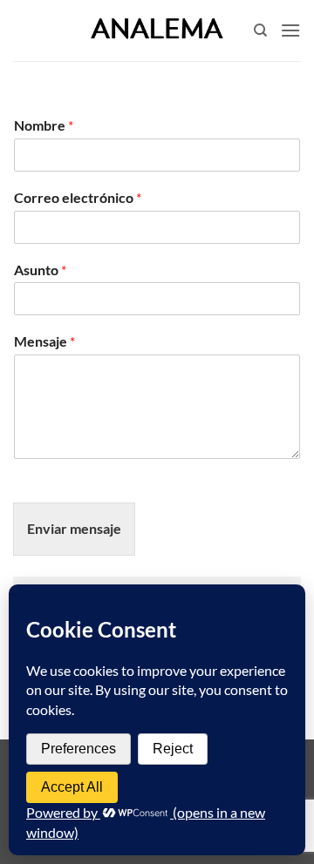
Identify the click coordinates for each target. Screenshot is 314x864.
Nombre (43, 125)
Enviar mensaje (74, 528)
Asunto (40, 269)
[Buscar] (260, 30)
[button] (290, 30)
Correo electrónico (77, 197)
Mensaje (44, 341)
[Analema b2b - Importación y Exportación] (157, 30)
